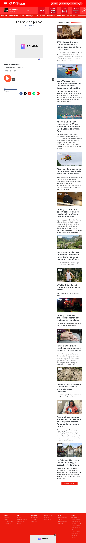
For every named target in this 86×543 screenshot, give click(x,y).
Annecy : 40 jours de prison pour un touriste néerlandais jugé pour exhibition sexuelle (68, 213)
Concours (71, 16)
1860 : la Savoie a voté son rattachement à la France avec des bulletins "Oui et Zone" (69, 45)
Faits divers (40, 16)
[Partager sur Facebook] (21, 94)
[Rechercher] (80, 3)
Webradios (51, 16)
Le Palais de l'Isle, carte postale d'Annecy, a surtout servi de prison (68, 462)
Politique (30, 16)
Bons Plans (13, 16)
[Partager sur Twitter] (25, 94)
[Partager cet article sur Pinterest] (29, 94)
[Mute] (28, 10)
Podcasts (61, 16)
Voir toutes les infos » (69, 484)
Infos (22, 16)
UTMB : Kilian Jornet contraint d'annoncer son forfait (69, 287)
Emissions (34, 519)
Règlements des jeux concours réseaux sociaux (76, 521)
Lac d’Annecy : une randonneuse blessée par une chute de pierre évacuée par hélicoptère (69, 84)
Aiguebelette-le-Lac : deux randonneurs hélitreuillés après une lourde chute (69, 171)
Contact (6, 517)
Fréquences (7, 523)
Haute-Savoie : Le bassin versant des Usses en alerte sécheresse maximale (69, 387)
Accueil (4, 16)
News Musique (22, 519)
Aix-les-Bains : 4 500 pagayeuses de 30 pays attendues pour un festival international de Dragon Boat (69, 126)
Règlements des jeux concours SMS (76, 527)
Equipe (6, 519)
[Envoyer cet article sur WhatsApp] (33, 94)
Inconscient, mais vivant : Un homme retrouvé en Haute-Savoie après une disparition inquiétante (69, 255)
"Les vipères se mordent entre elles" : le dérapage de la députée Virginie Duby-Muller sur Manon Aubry (69, 422)
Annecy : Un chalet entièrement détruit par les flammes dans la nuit (68, 317)
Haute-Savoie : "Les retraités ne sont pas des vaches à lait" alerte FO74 (69, 348)
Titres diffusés (8, 521)
